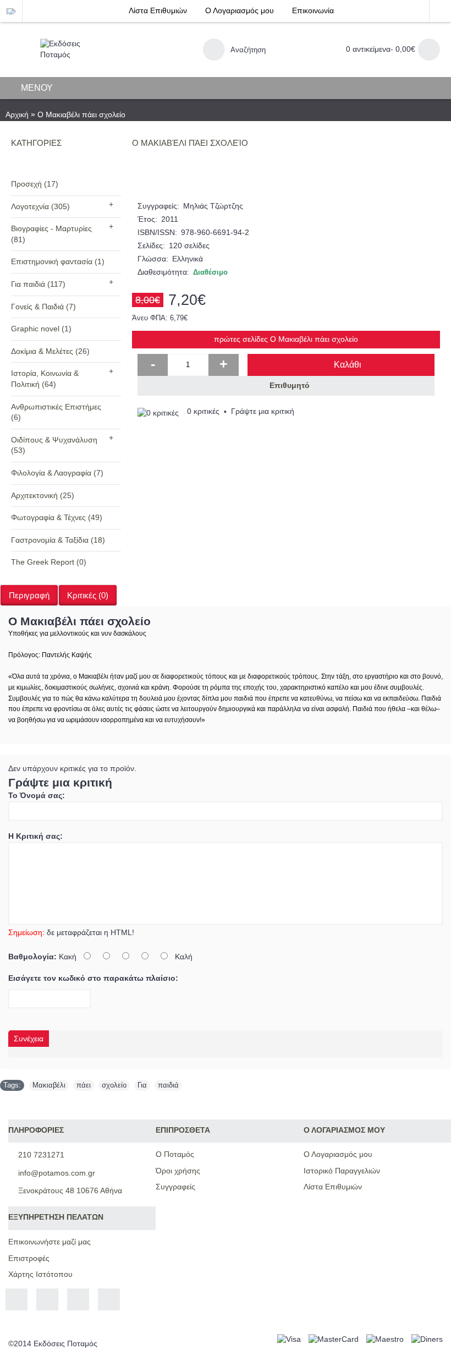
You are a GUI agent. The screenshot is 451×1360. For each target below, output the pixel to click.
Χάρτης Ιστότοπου (40, 1274)
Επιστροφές (29, 1258)
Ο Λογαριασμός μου (338, 1154)
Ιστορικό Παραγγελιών (342, 1170)
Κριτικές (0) (87, 595)
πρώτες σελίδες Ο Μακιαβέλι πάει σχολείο (286, 339)
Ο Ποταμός (175, 1154)
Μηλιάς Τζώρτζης (213, 205)
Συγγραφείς (175, 1186)
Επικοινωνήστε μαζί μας (49, 1241)
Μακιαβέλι (48, 1085)
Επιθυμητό (290, 385)
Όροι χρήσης (178, 1170)
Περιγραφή (29, 595)
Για (142, 1085)
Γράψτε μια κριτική (262, 411)
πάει (83, 1085)
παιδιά (168, 1085)
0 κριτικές (203, 411)
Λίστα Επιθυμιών (333, 1186)
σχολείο (114, 1085)
